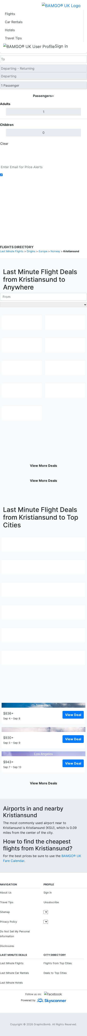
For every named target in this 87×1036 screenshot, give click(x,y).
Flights (10, 14)
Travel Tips (13, 38)
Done (80, 143)
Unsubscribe (51, 902)
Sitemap (5, 912)
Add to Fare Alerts (17, 175)
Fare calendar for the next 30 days (26, 161)
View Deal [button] (73, 715)
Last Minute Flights (11, 963)
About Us (6, 892)
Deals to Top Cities (55, 972)
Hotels (10, 30)
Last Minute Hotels (11, 982)
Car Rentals (13, 22)
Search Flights (43, 153)
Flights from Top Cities (58, 963)
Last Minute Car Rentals (14, 972)
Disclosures (54, 200)
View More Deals (43, 466)
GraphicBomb (42, 1024)
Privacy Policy (34, 200)
